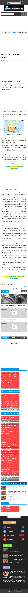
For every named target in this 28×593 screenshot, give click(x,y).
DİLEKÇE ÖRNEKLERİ (7, 477)
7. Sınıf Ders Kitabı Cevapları (8, 376)
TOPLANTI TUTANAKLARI (7, 452)
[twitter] (7, 1)
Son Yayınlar (14, 483)
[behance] (18, 1)
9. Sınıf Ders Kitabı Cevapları (8, 380)
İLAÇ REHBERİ (5, 479)
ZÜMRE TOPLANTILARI (7, 456)
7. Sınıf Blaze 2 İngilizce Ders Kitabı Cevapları (15, 486)
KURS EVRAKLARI (6, 448)
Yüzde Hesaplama (5, 506)
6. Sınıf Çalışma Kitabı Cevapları (9, 397)
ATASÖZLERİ (4, 440)
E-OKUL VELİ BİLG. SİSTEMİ (8, 417)
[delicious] (22, 1)
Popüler (5, 483)
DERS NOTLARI (5, 423)
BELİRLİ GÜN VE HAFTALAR (8, 444)
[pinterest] (11, 1)
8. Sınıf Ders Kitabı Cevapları (8, 378)
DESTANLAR (4, 438)
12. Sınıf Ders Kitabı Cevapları (8, 387)
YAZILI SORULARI (5, 419)
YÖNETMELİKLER (5, 469)
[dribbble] (14, 1)
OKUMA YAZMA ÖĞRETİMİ (8, 465)
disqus (13, 337)
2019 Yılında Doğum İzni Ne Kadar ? (9, 319)
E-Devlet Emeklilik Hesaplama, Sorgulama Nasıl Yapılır (13, 305)
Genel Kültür (4, 295)
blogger (5, 337)
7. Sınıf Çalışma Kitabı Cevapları (9, 399)
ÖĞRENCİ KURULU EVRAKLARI (9, 475)
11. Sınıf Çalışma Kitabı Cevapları (9, 407)
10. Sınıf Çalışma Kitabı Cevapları (9, 405)
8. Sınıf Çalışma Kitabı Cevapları (9, 401)
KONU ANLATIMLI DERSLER (8, 425)
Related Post (5, 291)
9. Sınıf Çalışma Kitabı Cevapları (9, 403)
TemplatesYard (18, 591)
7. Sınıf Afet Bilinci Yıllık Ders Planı (20, 32)
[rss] (16, 1)
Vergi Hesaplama (5, 510)
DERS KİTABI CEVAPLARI (14, 590)
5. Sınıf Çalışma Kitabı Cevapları (9, 395)
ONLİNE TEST (4, 429)
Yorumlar (23, 483)
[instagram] (20, 1)
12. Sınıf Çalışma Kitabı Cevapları (9, 409)
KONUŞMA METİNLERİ (7, 460)
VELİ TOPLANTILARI (6, 454)
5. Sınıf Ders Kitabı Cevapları (8, 372)
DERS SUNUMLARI (6, 427)
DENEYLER (4, 436)
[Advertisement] (14, 23)
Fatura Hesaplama (5, 508)
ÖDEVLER (3, 442)
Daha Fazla (24, 291)
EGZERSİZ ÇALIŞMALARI (7, 467)
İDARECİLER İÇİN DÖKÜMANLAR (9, 471)
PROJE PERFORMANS (7, 431)
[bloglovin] (13, 1)
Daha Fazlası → (6, 584)
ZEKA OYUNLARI (5, 421)
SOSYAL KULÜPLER (6, 446)
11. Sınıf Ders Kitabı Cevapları (8, 385)
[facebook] (5, 1)
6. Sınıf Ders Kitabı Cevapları (8, 374)
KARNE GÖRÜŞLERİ (6, 463)
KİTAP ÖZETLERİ (5, 434)
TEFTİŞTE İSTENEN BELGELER (9, 473)
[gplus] (9, 1)
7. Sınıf (11, 32)
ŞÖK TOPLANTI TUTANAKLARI (9, 458)
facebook (23, 337)
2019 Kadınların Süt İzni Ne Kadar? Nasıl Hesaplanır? (13, 333)
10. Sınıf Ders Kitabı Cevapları (8, 383)
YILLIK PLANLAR (5, 450)
